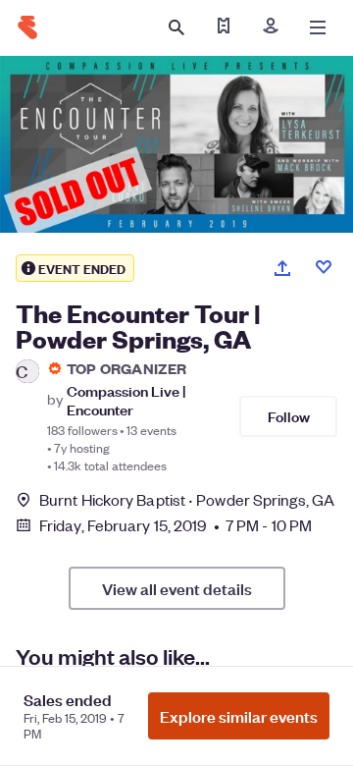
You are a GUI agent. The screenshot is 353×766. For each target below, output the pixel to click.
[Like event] (323, 267)
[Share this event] (282, 268)
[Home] (27, 27)
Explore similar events (239, 716)
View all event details (177, 588)
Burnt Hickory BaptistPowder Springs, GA (186, 499)
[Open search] (176, 27)
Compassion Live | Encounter (126, 399)
